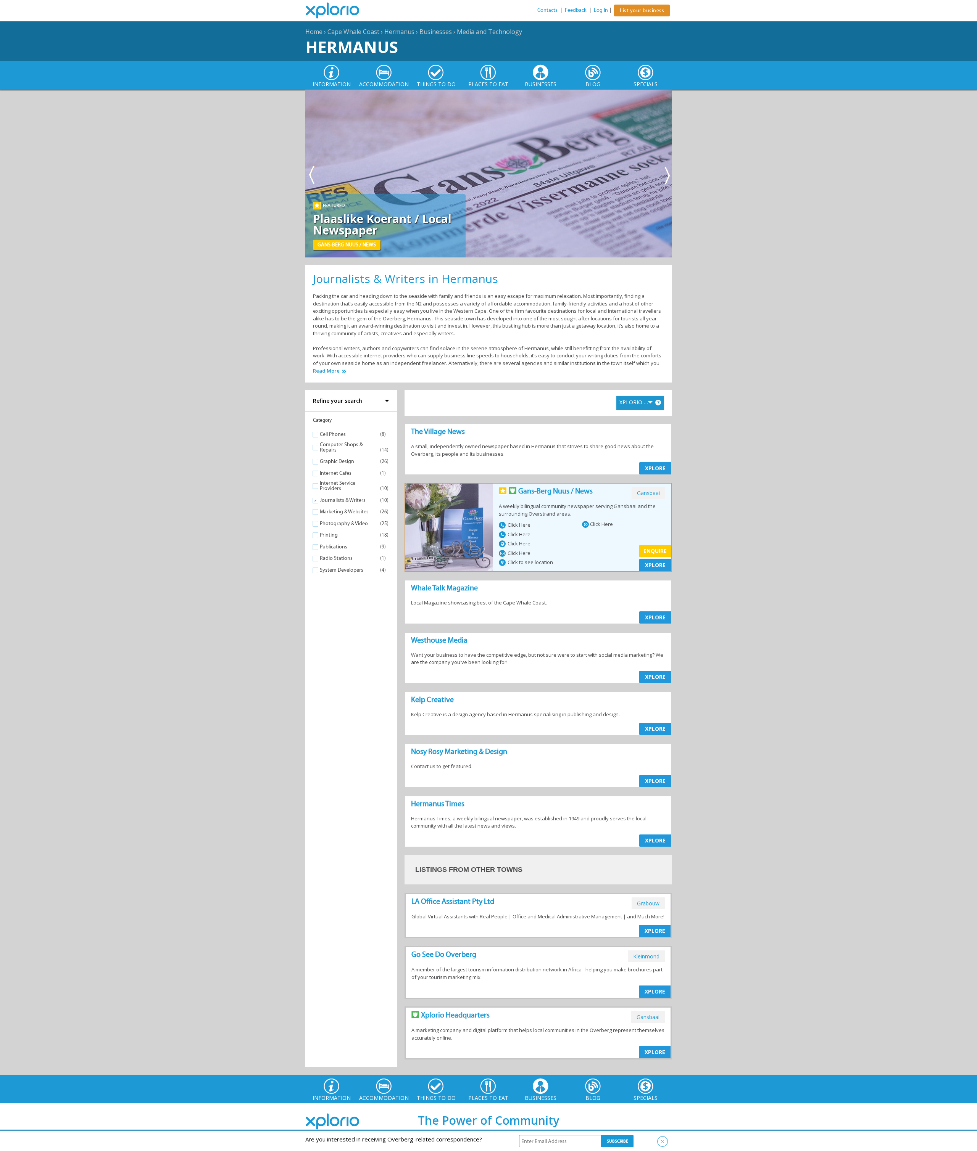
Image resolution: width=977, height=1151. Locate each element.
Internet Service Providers (337, 486)
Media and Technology (489, 31)
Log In (601, 10)
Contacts (547, 10)
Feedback (576, 10)
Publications (333, 546)
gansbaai (648, 493)
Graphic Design (337, 461)
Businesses (435, 31)
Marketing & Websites (344, 511)
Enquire (655, 551)
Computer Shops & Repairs (341, 447)
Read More (326, 371)
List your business (642, 10)
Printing (329, 535)
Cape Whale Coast (353, 31)
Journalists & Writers (343, 500)
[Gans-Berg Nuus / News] (449, 527)
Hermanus (399, 31)
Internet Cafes (335, 473)
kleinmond (646, 956)
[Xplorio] (338, 10)
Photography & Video (344, 523)
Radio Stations (336, 558)
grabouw (648, 903)
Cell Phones (333, 434)
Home (313, 31)
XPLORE (655, 468)
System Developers (341, 570)
